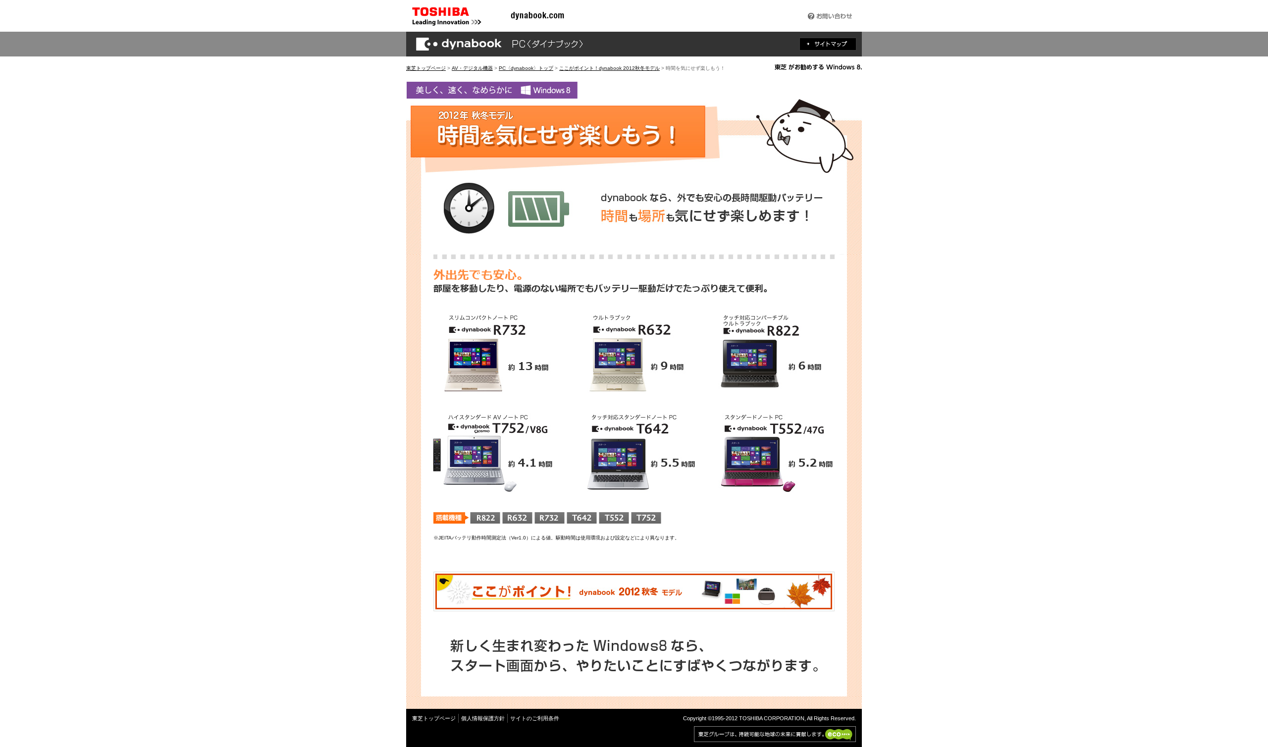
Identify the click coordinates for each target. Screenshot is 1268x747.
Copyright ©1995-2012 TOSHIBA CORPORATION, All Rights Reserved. (769, 718)
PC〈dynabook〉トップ (526, 68)
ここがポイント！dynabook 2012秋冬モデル (609, 68)
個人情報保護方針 (483, 718)
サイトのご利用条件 (534, 718)
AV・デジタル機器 (472, 68)
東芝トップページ (426, 68)
